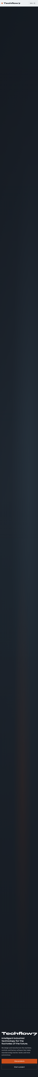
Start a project (19, 1067)
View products (19, 1061)
